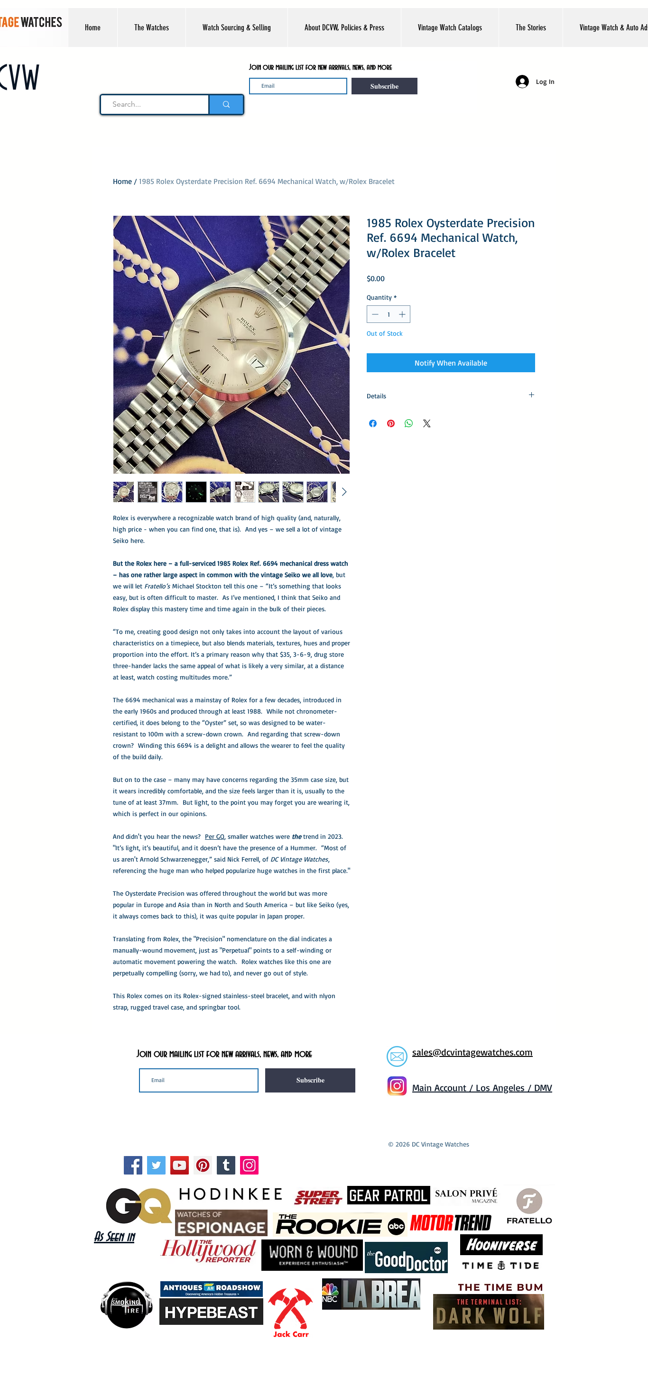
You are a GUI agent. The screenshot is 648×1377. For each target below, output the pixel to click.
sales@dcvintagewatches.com (472, 1052)
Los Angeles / (505, 1087)
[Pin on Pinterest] (391, 423)
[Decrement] (374, 314)
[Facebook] (133, 1165)
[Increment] (403, 314)
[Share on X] (427, 423)
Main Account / (444, 1087)
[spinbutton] (388, 314)
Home (122, 181)
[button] (151, 27)
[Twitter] (156, 1165)
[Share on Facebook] (373, 423)
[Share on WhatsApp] (409, 423)
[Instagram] (249, 1165)
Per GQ (214, 836)
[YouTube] (179, 1165)
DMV (543, 1087)
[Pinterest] (203, 1165)
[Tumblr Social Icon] (226, 1165)
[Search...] (225, 104)
